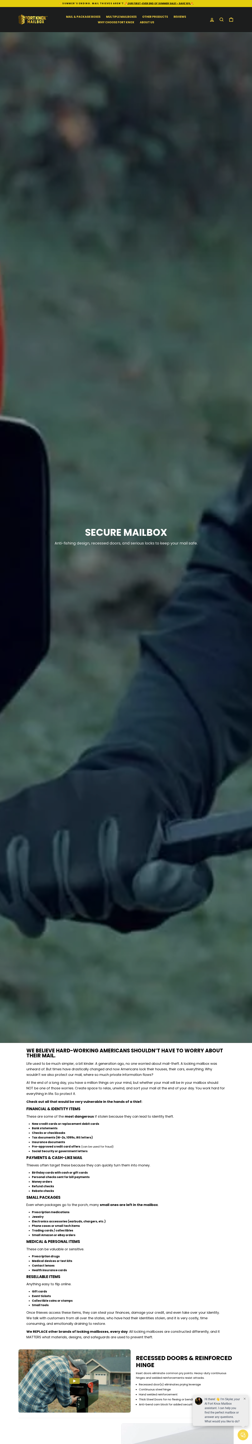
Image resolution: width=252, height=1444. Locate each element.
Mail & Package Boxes (83, 17)
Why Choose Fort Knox (116, 22)
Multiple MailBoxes (121, 17)
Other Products (155, 17)
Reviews (180, 17)
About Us (147, 22)
